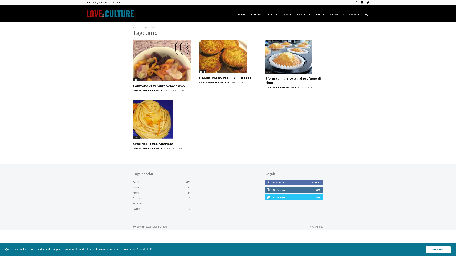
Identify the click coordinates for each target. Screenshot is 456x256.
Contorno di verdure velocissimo (159, 86)
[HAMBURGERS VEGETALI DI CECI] (228, 56)
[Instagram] (362, 2)
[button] (366, 14)
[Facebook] (356, 2)
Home (241, 14)
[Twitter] (367, 2)
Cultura (270, 14)
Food (318, 14)
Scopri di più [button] (144, 249)
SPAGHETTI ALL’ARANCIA (153, 144)
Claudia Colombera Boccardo (148, 90)
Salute (352, 14)
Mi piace (316, 182)
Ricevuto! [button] (438, 249)
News (285, 14)
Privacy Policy (316, 226)
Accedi (116, 2)
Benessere (335, 14)
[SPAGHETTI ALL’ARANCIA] (162, 119)
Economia (302, 14)
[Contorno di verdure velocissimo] (162, 60)
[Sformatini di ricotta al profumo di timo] (294, 57)
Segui (317, 189)
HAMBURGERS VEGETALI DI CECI (225, 78)
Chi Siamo (255, 14)
